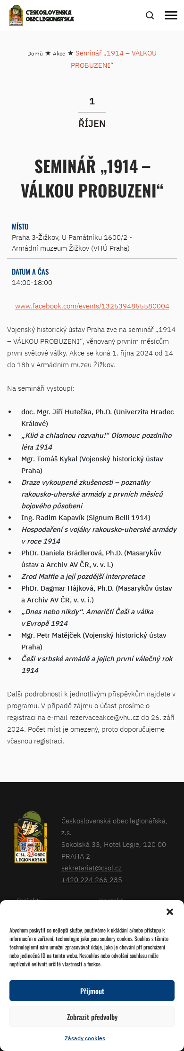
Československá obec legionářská (50, 16)
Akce (59, 53)
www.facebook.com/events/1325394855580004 (92, 305)
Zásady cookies (85, 1038)
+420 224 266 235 (91, 879)
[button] (170, 912)
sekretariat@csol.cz (91, 867)
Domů (35, 53)
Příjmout (92, 991)
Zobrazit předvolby (92, 1016)
